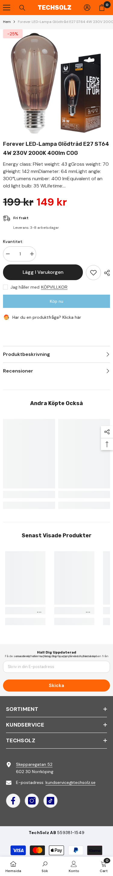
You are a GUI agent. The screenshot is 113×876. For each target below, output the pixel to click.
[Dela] (105, 273)
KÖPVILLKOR (54, 287)
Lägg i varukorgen (43, 272)
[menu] (6, 7)
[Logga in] (87, 7)
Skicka (56, 685)
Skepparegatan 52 (34, 764)
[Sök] (22, 7)
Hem (7, 21)
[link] (29, 494)
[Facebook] (13, 801)
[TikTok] (50, 801)
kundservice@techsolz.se (71, 782)
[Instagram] (32, 801)
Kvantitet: (13, 241)
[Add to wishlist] (93, 272)
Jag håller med (25, 287)
